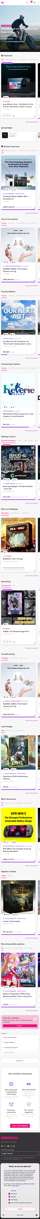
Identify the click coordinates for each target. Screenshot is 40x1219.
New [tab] (13, 585)
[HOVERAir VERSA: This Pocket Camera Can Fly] (18, 245)
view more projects (31, 122)
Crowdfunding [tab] (21, 223)
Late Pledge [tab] (31, 223)
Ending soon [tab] (23, 658)
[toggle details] (35, 117)
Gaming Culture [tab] (35, 59)
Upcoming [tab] (11, 223)
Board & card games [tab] (8, 440)
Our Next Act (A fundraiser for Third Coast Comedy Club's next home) (17, 343)
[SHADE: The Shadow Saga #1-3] (18, 607)
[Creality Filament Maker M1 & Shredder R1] (18, 172)
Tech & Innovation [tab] (11, 59)
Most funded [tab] (13, 658)
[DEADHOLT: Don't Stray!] (18, 535)
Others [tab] (36, 440)
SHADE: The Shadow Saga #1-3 (16, 631)
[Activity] (31, 3)
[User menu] (34, 2)
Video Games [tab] (28, 440)
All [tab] (2, 59)
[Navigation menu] (38, 3)
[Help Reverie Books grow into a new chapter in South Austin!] (18, 390)
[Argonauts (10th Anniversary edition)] (18, 752)
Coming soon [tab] (6, 585)
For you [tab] (4, 223)
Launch (19, 1025)
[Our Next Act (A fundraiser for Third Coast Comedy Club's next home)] (18, 317)
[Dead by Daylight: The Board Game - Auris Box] (18, 462)
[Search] (27, 2)
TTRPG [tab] (19, 440)
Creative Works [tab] (23, 59)
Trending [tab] (4, 658)
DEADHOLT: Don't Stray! (13, 559)
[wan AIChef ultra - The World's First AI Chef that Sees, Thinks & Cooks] (18, 80)
